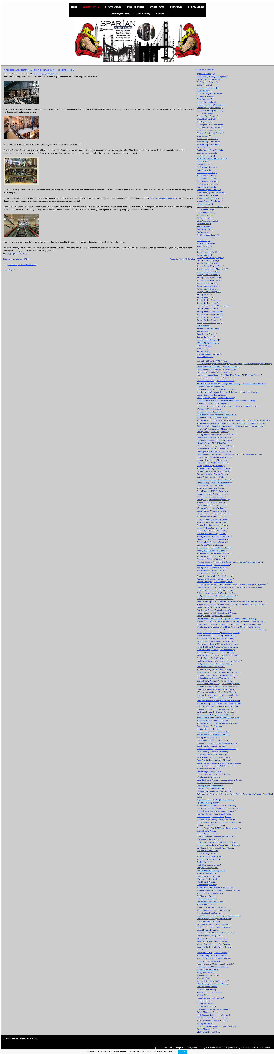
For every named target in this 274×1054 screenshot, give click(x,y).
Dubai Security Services (228, 601)
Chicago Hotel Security (231, 383)
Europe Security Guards (206, 853)
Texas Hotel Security (227, 820)
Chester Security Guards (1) (207, 88)
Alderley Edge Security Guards (209, 771)
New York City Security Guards (229, 406)
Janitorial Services (220, 412)
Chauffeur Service (232, 890)
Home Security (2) (204, 161)
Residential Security (204, 494)
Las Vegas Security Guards (228, 624)
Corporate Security (204, 825)
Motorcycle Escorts (121, 13)
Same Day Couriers (204, 760)
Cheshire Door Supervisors (207, 525)
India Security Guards (230, 672)
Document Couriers (204, 953)
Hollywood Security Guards (229, 828)
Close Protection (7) (204, 99)
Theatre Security (203, 887)
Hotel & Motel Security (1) (207, 167)
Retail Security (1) (204, 241)
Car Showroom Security (206, 896)
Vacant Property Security (206, 477)
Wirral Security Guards (206, 635)
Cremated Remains (225, 579)
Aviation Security (203, 426)
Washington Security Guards (230, 780)
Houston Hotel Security (226, 381)
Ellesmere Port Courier (206, 1006)
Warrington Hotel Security (207, 820)
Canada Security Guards (230, 454)
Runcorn (223, 519)
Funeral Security (203, 491)
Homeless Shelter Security (207, 987)
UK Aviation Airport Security (253, 383)
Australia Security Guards (227, 706)
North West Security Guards (208, 718)
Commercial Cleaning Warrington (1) (211, 105)
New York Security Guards (217, 938)
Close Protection (203, 463)
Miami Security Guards (224, 848)
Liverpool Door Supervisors (208, 519)
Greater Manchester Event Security (252, 585)
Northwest (226, 536)
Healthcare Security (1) (206, 156)
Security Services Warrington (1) (209, 323)
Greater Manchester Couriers (208, 1012)
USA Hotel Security (219, 491)
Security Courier (220, 754)
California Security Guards (230, 423)
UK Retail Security (227, 766)
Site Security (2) (203, 331)
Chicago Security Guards (206, 398)
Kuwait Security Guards (206, 372)
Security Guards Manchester (208, 395)
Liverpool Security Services (207, 630)
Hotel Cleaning (225, 669)
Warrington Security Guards (208, 420)
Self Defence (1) (203, 326)
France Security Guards (225, 689)
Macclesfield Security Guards (208, 647)
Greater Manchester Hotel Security (210, 902)
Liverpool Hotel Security (206, 989)
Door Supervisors (135, 6)
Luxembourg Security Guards (222, 836)
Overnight (222, 460)
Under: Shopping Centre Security (46, 73)
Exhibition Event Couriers (229, 400)
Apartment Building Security (208, 802)
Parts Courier (220, 505)
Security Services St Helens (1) (209, 320)
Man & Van (216, 992)
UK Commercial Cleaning (251, 624)
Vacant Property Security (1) (208, 343)
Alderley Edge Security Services (209, 618)
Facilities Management (252, 587)
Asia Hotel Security (250, 406)
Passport (225, 500)
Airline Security (203, 548)
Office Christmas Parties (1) (208, 221)
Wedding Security (204, 488)
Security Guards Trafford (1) (208, 289)
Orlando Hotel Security (206, 381)
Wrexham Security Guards (207, 879)
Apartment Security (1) (206, 74)
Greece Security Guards (229, 718)
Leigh (224, 517)
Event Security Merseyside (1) (208, 144)
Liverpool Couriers (204, 1026)
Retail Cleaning (227, 652)
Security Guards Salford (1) (207, 283)
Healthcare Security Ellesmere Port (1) (212, 159)
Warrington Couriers (205, 1004)
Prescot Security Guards (206, 638)
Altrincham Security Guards (208, 701)
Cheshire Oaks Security (206, 417)
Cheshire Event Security (206, 531)
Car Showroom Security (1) (207, 82)
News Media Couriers (222, 814)
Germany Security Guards (226, 712)
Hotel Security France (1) (207, 178)
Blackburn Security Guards (207, 791)
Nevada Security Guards (227, 585)
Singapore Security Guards (227, 644)
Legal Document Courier (228, 695)
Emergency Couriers (205, 754)
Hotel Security (143, 13)
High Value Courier (234, 364)
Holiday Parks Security (206, 551)
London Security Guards (206, 811)
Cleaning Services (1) (205, 96)
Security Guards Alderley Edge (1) (210, 258)
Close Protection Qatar (205, 689)
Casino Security (203, 483)
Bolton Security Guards (206, 706)
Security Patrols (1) (204, 294)
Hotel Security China (225, 638)
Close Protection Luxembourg (208, 684)
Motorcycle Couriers (205, 429)
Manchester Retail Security (207, 805)
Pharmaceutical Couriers (223, 783)
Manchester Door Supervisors (208, 517)
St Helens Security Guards (207, 669)
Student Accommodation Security (210, 890)
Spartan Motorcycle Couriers (208, 975)
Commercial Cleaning (228, 392)
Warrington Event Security (230, 661)
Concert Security (217, 916)
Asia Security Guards (219, 732)
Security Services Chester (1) (208, 303)
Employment (216, 726)
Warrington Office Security (228, 621)
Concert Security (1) (205, 113)
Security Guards (113, 6)
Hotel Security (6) (204, 170)
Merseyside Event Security (207, 528)
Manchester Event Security (207, 534)
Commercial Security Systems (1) (210, 110)
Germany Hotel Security (224, 378)
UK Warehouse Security (251, 454)
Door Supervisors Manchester (208, 451)
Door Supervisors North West (208, 454)
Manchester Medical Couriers (222, 887)
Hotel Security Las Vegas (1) (208, 181)
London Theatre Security (230, 701)
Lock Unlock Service (219, 463)
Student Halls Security (205, 468)
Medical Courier (218, 573)
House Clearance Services (207, 950)
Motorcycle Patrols (204, 466)
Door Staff (215, 432)
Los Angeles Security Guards (230, 822)
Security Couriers (203, 616)
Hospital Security (203, 480)
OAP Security (221, 361)
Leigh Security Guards (205, 712)
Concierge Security (219, 426)
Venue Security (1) (204, 348)
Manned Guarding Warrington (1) (210, 201)
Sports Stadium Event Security (209, 913)
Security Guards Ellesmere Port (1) (210, 266)
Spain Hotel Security (225, 590)
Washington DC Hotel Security (209, 409)
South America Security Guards (229, 808)
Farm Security (222, 417)
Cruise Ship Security (205, 565)
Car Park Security (204, 862)
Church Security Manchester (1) (209, 93)
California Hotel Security (206, 389)
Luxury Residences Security (208, 921)
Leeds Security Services (206, 590)
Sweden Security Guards (228, 675)
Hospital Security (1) (205, 164)
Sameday (224, 556)
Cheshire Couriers (204, 1009)
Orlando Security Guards (222, 964)
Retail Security (225, 791)
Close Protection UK (205, 715)
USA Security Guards (224, 440)
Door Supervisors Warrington (208, 369)
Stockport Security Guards (207, 596)
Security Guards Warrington (208, 392)
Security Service (203, 511)
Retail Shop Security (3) (206, 243)
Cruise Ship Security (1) (206, 119)
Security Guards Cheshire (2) (208, 260)
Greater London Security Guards (209, 936)
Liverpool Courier (257, 426)
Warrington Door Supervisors (208, 434)
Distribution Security (205, 848)
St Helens (223, 525)
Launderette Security (205, 686)
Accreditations (218, 817)
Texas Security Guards (235, 420)
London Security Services (207, 585)
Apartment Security (204, 474)
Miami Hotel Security (212, 367)
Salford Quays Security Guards (209, 641)
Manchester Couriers (220, 1009)
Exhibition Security (222, 924)
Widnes (224, 522)
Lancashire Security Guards (207, 930)
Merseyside (216, 536)
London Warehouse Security (251, 562)
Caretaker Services (204, 412)
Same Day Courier (204, 947)
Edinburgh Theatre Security (250, 601)
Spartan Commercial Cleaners (257, 420)
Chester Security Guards (206, 681)
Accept (183, 1051)
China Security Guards (227, 613)
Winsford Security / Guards (207, 650)
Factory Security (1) (204, 147)
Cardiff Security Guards (220, 607)
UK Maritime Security (252, 375)
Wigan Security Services (221, 616)
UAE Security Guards (220, 471)
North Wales (226, 553)
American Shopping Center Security (164, 198)
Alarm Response (203, 607)
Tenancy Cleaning (226, 678)
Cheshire (224, 432)
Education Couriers (204, 446)
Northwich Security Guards (207, 661)
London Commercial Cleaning (254, 630)
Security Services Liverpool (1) (209, 309)
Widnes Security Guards (206, 644)
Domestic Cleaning (248, 618)
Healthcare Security (204, 814)
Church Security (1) (204, 91)
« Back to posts (9, 270)
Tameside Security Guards (207, 601)
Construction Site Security (207, 822)
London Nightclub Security (228, 604)
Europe (223, 395)
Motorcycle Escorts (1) (206, 209)
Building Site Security (205, 904)
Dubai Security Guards (222, 947)
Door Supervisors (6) (205, 122)
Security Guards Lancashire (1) (209, 272)
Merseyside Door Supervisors (208, 522)
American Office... (16, 259)
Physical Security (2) (205, 229)
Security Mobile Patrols (206, 899)
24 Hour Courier (214, 1032)
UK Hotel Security (251, 364)
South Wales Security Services (209, 672)
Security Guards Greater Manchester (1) (212, 269)
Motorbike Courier (204, 978)
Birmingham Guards (223, 610)
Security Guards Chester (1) (207, 263)
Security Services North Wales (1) (210, 317)
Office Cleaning (203, 984)
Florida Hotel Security (226, 389)
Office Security (203, 794)
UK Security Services (225, 681)
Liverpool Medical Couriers (230, 763)
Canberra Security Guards (207, 400)
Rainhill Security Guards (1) (208, 235)
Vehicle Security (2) (204, 345)
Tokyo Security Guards (229, 562)
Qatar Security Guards (223, 715)
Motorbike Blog (203, 955)
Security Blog (202, 500)
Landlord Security (204, 471)
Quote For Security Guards (207, 780)
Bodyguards (176, 6)
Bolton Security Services (206, 593)
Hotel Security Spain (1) (206, 187)
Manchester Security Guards (208, 423)
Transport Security (204, 497)
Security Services (91, 6)
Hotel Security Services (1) (207, 184)
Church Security (203, 752)
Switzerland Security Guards (226, 686)
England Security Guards (223, 446)
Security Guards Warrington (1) (209, 292)
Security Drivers (196, 6)
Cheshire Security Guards (221, 548)
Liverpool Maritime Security (254, 423)
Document (219, 559)
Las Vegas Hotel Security (226, 635)
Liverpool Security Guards (237, 426)
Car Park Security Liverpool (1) (209, 79)
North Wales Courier (221, 539)
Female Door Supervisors (207, 437)
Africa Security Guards (229, 723)
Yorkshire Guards (203, 933)
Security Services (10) (205, 297)
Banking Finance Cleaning (223, 800)
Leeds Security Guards (205, 842)
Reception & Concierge (219, 794)
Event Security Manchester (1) (208, 141)
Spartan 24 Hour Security (207, 403)
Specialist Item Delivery (227, 743)
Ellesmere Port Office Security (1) (210, 130)
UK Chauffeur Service (224, 599)
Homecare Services (224, 372)
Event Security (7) (204, 136)
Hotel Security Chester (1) (207, 173)
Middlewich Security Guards (208, 652)
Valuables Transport (204, 582)
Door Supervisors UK (205, 505)
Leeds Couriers (218, 488)
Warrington (222, 449)
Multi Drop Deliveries (230, 627)
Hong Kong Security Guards (208, 375)
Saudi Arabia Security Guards (229, 703)
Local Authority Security (206, 919)
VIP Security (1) (203, 351)
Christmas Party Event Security (253, 604)
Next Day (221, 477)
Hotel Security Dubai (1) (206, 175)
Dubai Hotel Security (221, 443)
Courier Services (220, 981)
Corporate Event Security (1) (208, 116)
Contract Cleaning (247, 400)
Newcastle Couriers (219, 1018)
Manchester (226, 451)
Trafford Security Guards (227, 593)
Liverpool (223, 528)
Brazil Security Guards (231, 684)
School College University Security (210, 907)
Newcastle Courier (223, 468)
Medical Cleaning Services (221, 576)
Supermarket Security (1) (206, 337)
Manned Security (203, 514)
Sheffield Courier (203, 1018)
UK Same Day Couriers (249, 627)
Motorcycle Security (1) (206, 212)
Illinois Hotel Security (226, 398)
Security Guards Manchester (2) (209, 277)
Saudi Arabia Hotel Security (226, 749)
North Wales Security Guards (208, 865)
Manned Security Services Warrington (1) (213, 207)
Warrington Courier (204, 1023)
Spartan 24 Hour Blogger (206, 621)
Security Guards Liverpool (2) (208, 275)
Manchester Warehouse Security (224, 933)
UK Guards (201, 938)
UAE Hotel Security (205, 364)
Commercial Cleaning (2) (207, 102)
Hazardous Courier (204, 964)
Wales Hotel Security (231, 367)
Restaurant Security (222, 927)
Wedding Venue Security (206, 873)
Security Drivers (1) (204, 249)
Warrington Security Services (208, 556)
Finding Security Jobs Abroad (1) (210, 150)
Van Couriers (202, 757)
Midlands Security (221, 720)
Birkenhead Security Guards (208, 876)
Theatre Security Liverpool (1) (208, 340)
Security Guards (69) (205, 255)
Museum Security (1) (205, 215)
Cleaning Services (221, 474)
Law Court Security (204, 485)
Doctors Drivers (203, 726)
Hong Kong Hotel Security (231, 375)
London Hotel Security (230, 647)
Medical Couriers (228, 369)
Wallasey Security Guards (207, 692)
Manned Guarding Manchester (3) (210, 198)
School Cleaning (225, 664)
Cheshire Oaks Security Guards (209, 839)
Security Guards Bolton (206, 808)
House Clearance (203, 998)
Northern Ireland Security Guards (210, 386)
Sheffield (221, 502)
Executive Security (233, 916)
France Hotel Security (205, 378)
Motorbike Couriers (218, 955)
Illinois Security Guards (206, 406)
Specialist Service (204, 967)
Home (74, 6)
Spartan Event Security (206, 361)
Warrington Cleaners (219, 511)
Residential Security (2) (206, 238)
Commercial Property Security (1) (210, 108)
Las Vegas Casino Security (230, 630)
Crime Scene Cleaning (227, 692)
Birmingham (223, 403)
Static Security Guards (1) (207, 334)
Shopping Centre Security (16, 253)
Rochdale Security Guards (207, 695)
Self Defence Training (205, 545)
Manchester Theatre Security (252, 621)
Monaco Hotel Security (248, 392)
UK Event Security (227, 650)
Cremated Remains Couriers (208, 961)
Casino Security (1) (204, 85)
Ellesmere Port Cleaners (221, 514)
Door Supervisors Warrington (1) (209, 127)
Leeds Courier (202, 1015)
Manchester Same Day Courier (225, 1026)
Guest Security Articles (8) (207, 153)
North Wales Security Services (209, 587)
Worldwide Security (218, 567)
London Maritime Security (224, 429)
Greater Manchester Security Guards (211, 667)
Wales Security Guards (206, 415)
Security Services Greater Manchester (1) (213, 306)
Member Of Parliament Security (209, 893)
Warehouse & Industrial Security (209, 856)
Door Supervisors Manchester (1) (210, 125)
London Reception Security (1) (209, 190)
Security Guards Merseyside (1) (209, 280)
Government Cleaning (226, 811)
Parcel (222, 508)
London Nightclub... (182, 259)
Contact (160, 13)
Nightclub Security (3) (205, 218)
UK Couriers (202, 1032)
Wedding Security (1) (205, 357)
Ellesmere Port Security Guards (209, 729)
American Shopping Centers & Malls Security (39, 70)
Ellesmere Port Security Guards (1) (210, 133)
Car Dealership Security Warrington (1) (212, 76)
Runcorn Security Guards (207, 613)
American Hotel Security (206, 579)
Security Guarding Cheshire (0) (209, 252)
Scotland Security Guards (226, 415)
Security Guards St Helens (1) (208, 286)
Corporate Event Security (207, 460)
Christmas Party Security (206, 449)
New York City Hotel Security (208, 383)
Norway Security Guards (231, 587)
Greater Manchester (221, 485)
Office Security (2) (204, 224)
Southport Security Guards (207, 675)
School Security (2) (204, 246)
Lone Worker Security (220, 740)
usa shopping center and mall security (22, 265)
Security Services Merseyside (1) (209, 314)
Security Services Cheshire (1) (208, 300)
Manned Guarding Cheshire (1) (209, 195)
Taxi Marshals (217, 998)
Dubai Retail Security (228, 805)
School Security (203, 576)
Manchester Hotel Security (220, 457)
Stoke (222, 420)
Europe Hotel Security (219, 752)
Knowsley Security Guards (207, 655)
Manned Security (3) (205, 204)
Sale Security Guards (205, 610)
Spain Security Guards (227, 596)
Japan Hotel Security (232, 618)
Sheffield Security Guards (207, 845)
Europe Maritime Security (229, 845)
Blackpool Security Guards (207, 678)
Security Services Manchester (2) (210, 311)
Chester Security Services (207, 624)
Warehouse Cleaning (226, 709)
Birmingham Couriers (211, 1020)
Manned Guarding (204, 817)
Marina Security (203, 916)
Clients (228, 817)
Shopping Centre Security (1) (208, 328)
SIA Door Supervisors (205, 440)
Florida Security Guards (223, 582)
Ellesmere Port (224, 437)
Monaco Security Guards (221, 698)
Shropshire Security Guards (207, 868)
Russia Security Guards (230, 633)
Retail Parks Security (205, 927)
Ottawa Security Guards (225, 842)
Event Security (157, 6)
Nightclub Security (204, 443)
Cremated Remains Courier (207, 970)
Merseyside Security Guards (208, 859)
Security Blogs (218, 497)
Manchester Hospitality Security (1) (211, 192)
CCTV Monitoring (204, 774)
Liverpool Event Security (229, 655)
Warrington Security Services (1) (209, 354)
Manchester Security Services (208, 553)
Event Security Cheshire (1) (207, 139)
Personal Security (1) (205, 226)
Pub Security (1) (203, 232)
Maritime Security (228, 434)
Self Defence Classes (205, 924)
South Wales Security (219, 658)
